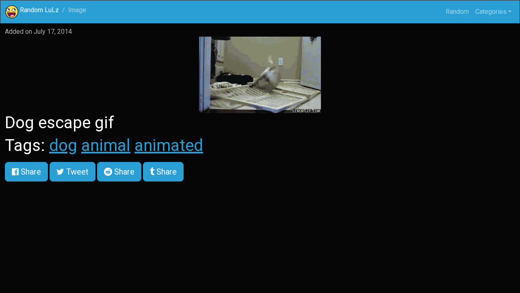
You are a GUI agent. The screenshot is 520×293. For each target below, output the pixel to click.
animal (105, 145)
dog (63, 145)
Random (457, 11)
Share (30, 172)
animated (168, 145)
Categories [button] (491, 11)
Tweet (76, 172)
